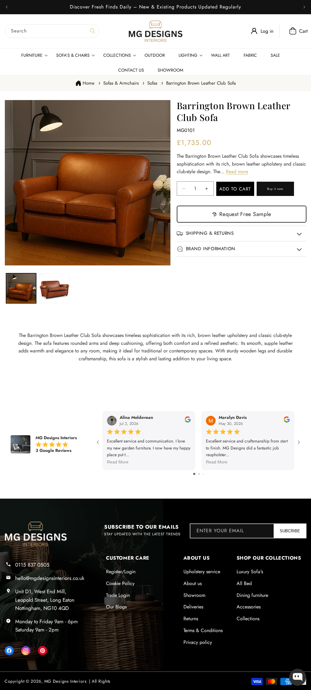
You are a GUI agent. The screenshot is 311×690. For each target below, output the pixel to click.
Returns (190, 618)
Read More (117, 462)
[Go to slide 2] (199, 474)
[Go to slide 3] (203, 473)
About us (192, 583)
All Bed (244, 583)
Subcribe (290, 531)
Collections (248, 618)
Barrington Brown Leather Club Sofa (201, 83)
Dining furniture (252, 595)
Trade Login (118, 595)
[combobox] (52, 31)
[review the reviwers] (188, 421)
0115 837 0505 (32, 564)
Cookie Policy (120, 583)
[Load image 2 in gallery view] (54, 288)
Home (88, 83)
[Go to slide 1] (194, 474)
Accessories (249, 606)
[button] (297, 31)
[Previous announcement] (6, 7)
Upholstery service (201, 571)
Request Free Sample (245, 214)
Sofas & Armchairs (121, 83)
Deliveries (193, 606)
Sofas (152, 83)
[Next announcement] (304, 7)
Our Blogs (116, 606)
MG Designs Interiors (65, 681)
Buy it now (275, 189)
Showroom (194, 595)
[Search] (92, 31)
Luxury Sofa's (250, 571)
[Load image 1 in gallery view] (21, 288)
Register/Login (120, 571)
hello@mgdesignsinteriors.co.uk (49, 578)
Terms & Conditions (203, 630)
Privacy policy (197, 642)
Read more (237, 171)
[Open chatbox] (297, 677)
